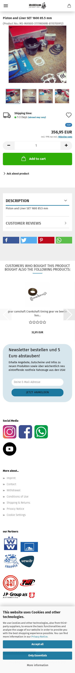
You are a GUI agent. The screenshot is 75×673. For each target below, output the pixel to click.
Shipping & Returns (18, 502)
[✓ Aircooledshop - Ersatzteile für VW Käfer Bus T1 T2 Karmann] (37, 5)
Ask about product (18, 173)
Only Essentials (37, 655)
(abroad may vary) (37, 117)
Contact (11, 484)
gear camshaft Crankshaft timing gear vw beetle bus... (37, 313)
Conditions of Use (17, 496)
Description (17, 200)
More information (37, 665)
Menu (6, 5)
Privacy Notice (39, 636)
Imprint (11, 478)
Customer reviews (23, 223)
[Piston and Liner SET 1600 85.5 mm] (37, 54)
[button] (8, 145)
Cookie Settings (16, 515)
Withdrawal (13, 490)
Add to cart (37, 159)
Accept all (37, 644)
